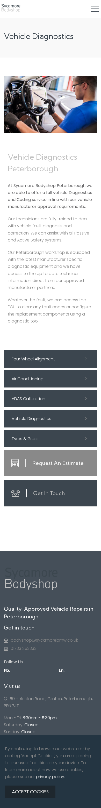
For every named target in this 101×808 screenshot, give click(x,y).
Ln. (61, 670)
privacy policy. (50, 777)
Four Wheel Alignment (33, 359)
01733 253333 (24, 648)
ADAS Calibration (28, 399)
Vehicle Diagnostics (31, 419)
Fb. (7, 670)
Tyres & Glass (25, 439)
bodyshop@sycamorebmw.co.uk (44, 640)
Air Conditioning (28, 379)
